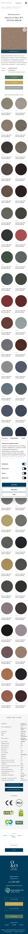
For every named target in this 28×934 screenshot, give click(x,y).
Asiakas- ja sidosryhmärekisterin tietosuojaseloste (13, 930)
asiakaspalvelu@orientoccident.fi (14, 885)
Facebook (19, 835)
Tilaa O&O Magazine (14, 908)
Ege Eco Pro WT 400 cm (17, 7)
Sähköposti (14, 836)
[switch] (24, 468)
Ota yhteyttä (14, 904)
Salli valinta (14, 489)
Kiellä (14, 494)
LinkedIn (5, 835)
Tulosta (14, 850)
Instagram (7, 924)
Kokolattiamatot (8, 7)
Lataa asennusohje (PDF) (14, 789)
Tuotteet (2, 7)
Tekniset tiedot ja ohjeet (14, 87)
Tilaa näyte (14, 77)
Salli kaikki (14, 484)
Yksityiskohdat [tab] (14, 438)
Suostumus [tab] (5, 438)
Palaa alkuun (14, 845)
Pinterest (12, 835)
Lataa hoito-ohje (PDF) (14, 785)
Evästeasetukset (8, 931)
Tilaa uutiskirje (14, 899)
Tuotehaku (18, 3)
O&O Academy (14, 916)
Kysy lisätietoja (14, 82)
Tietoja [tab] (23, 438)
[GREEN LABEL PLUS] (14, 40)
